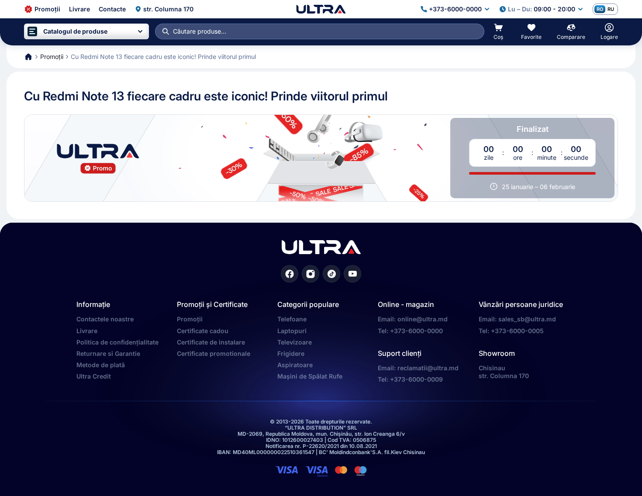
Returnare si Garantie (108, 353)
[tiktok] (331, 273)
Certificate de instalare (211, 342)
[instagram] (310, 273)
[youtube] (352, 273)
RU (610, 9)
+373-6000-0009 (416, 379)
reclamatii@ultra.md (428, 368)
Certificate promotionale (213, 353)
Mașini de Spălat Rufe (309, 376)
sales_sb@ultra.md (527, 319)
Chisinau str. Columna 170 (504, 371)
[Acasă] (320, 9)
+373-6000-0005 (517, 330)
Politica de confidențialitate (117, 342)
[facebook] (289, 273)
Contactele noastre (105, 319)
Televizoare (294, 342)
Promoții (190, 319)
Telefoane (292, 319)
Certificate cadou (202, 330)
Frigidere (290, 353)
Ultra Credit (93, 376)
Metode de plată (100, 365)
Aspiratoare (295, 365)
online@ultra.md (422, 319)
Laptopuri (292, 330)
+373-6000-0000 (416, 330)
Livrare (86, 330)
